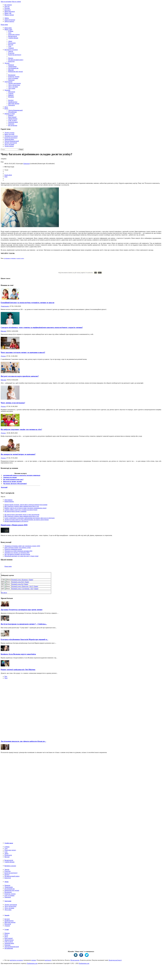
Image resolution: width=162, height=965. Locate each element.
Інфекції (11, 95)
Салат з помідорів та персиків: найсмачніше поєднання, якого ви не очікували (29, 518)
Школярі (11, 70)
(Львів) (31, 579)
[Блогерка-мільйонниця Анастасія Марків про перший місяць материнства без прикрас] (5, 636)
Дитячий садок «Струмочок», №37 (22, 588)
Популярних (8, 500)
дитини (33, 960)
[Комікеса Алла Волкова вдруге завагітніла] (5, 650)
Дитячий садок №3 (17, 584)
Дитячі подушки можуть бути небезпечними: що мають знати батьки (26, 519)
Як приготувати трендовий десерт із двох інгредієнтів (21, 514)
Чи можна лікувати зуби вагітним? (15, 483)
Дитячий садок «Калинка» (19, 579)
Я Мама (10, 31)
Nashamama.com (32, 963)
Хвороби (7, 90)
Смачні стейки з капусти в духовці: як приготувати (20, 509)
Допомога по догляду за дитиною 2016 (16, 552)
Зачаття (10, 51)
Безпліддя (11, 61)
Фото (6, 107)
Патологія (11, 105)
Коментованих (9, 501)
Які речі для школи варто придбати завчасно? (20, 376)
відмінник (13, 258)
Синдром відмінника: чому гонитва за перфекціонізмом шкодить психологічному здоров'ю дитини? (42, 327)
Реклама (7, 8)
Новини (10, 115)
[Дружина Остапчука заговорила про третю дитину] (5, 606)
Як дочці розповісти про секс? (13, 479)
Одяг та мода (12, 120)
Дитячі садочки (9, 132)
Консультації (12, 117)
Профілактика (12, 102)
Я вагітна (11, 53)
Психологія (11, 43)
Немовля (11, 65)
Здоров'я (11, 48)
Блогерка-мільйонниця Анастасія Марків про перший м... (24, 639)
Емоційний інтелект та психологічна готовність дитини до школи (27, 303)
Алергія (10, 93)
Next (5, 678)
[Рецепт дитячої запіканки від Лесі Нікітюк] (5, 666)
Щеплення (11, 92)
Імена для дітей (9, 134)
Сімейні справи (8, 843)
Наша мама (4, 24)
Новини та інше (9, 113)
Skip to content (16, 1)
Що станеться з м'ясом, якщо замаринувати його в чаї (21, 506)
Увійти (6, 18)
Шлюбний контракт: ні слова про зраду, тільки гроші (21, 556)
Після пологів (74, 960)
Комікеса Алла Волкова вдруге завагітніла (18, 654)
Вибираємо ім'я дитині (15, 71)
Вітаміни (11, 97)
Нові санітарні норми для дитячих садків (17, 547)
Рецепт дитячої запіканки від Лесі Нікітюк (18, 670)
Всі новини (8, 5)
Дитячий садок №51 (17, 582)
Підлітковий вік (13, 68)
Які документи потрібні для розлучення (17, 554)
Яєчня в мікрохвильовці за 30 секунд (16, 521)
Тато (9, 33)
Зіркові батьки (12, 118)
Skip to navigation (6, 1)
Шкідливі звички (13, 103)
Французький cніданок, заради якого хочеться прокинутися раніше (25, 504)
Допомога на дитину (11, 136)
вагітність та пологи (16, 960)
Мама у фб (7, 13)
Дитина (6, 63)
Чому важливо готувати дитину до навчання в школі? (23, 352)
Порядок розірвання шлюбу (13, 549)
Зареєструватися (9, 19)
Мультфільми (12, 112)
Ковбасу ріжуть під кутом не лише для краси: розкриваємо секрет (25, 508)
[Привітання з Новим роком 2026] (5, 532)
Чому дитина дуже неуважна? (13, 403)
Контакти (7, 10)
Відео (6, 108)
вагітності (48, 960)
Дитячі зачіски (9, 146)
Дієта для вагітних (14, 85)
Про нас (7, 6)
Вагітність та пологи (11, 49)
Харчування (8, 81)
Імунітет (11, 100)
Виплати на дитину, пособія (12, 481)
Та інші (6, 929)
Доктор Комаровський (15, 110)
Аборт (10, 41)
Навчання (11, 80)
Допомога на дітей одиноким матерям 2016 (18, 551)
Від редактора (12, 125)
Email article (8, 175)
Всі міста (4, 592)
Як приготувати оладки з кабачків (15, 511)
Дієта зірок (11, 88)
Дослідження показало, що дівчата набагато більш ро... (23, 741)
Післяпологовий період (15, 60)
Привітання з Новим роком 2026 (14, 525)
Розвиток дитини (13, 76)
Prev (5, 676)
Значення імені (13, 122)
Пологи (10, 58)
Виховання (11, 75)
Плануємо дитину (14, 34)
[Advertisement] (15, 710)
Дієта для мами (13, 86)
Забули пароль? (9, 21)
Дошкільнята (12, 66)
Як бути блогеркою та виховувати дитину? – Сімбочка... (24, 624)
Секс (9, 46)
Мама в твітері (9, 15)
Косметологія (12, 36)
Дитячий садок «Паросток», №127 (22, 586)
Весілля (10, 44)
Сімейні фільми (13, 38)
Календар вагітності (14, 54)
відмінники (7, 258)
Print (5, 176)
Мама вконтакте (9, 11)
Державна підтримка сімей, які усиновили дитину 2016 (22, 546)
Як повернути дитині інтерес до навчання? (18, 454)
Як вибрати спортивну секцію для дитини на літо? (21, 429)
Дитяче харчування (14, 83)
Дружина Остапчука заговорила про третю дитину (22, 610)
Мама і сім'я (8, 29)
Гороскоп (11, 124)
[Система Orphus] (81, 273)
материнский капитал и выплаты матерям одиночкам (21, 475)
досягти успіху (20, 258)
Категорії (4, 487)
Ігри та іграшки (13, 78)
